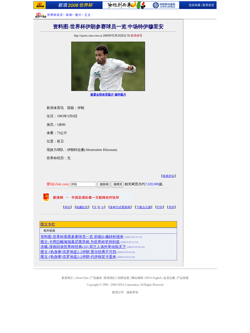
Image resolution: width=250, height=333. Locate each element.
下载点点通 (143, 207)
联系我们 (110, 278)
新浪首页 (208, 5)
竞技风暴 (194, 5)
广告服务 (96, 278)
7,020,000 (152, 184)
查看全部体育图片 (102, 94)
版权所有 (132, 292)
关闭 (171, 207)
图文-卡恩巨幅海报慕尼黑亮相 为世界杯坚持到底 (80, 242)
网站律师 (137, 278)
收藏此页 (82, 207)
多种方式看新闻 (120, 207)
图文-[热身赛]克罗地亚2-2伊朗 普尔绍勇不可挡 (78, 252)
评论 (67, 207)
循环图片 (120, 94)
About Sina (81, 278)
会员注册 (169, 278)
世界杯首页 (55, 15)
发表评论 (168, 176)
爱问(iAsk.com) (58, 184)
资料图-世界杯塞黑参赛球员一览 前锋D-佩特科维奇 (82, 237)
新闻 (69, 15)
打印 (160, 207)
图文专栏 (48, 224)
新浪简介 (67, 278)
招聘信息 (123, 278)
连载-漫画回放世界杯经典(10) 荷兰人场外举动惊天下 (83, 247)
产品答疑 (183, 278)
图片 (78, 15)
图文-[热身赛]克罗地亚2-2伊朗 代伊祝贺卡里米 (78, 257)
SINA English (153, 278)
